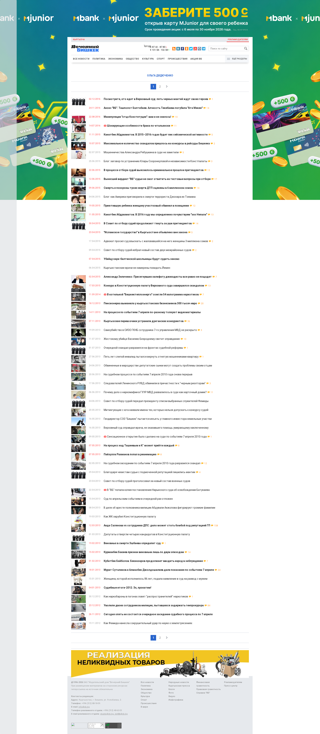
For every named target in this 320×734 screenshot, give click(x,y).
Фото (171, 693)
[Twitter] (191, 48)
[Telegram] (203, 48)
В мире (144, 707)
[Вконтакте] (178, 48)
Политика (98, 59)
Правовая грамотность (208, 689)
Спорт (161, 59)
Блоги (172, 689)
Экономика (115, 59)
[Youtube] (195, 48)
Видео (172, 696)
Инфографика (176, 700)
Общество (132, 59)
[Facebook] (182, 48)
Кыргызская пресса (179, 686)
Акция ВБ (196, 59)
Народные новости (179, 682)
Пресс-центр (230, 686)
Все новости (81, 59)
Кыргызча (79, 39)
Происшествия (177, 59)
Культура (148, 59)
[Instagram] (199, 48)
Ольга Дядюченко (160, 75)
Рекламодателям (238, 39)
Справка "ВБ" (203, 693)
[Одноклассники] (186, 48)
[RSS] (174, 48)
